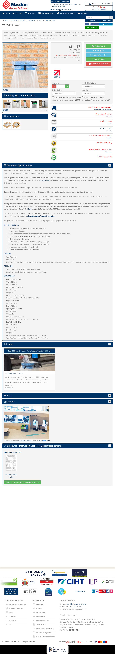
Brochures (39, 605)
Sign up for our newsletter (60, 1)
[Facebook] (107, 591)
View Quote (106, 3)
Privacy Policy (41, 613)
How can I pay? (98, 50)
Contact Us (12, 621)
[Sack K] (7, 124)
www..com (44, 441)
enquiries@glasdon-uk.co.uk (62, 10)
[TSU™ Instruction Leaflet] (11, 463)
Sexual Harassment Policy (45, 629)
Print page (93, 20)
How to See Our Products (17, 605)
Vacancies (12, 617)
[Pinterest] (104, 591)
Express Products (48, 13)
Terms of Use (40, 625)
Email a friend (107, 20)
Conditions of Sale (42, 621)
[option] (25, 65)
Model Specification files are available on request (22, 482)
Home (8, 13)
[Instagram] (111, 591)
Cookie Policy (40, 617)
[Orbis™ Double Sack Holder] (16, 104)
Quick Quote (100, 59)
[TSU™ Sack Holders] (26, 422)
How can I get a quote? (98, 55)
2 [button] (44, 90)
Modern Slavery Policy (44, 633)
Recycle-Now (45, 180)
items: (93, 3)
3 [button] (46, 90)
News (11, 613)
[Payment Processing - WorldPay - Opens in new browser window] (73, 642)
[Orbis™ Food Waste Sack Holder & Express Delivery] (34, 104)
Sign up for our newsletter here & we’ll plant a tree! (11, 591)
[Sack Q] (16, 124)
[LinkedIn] (93, 591)
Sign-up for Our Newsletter (45, 637)
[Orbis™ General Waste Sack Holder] (43, 104)
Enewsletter (93, 27)
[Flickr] (96, 591)
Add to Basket (99, 46)
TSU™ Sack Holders (25, 441)
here (29, 209)
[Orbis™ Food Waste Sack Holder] (25, 104)
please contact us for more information (40, 216)
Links (10, 625)
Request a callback (58, 6)
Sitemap (39, 609)
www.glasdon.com (75, 607)
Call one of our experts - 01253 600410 (65, 4)
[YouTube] (100, 591)
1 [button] (42, 90)
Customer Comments (16, 609)
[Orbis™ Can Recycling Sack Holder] (7, 104)
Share (93, 24)
